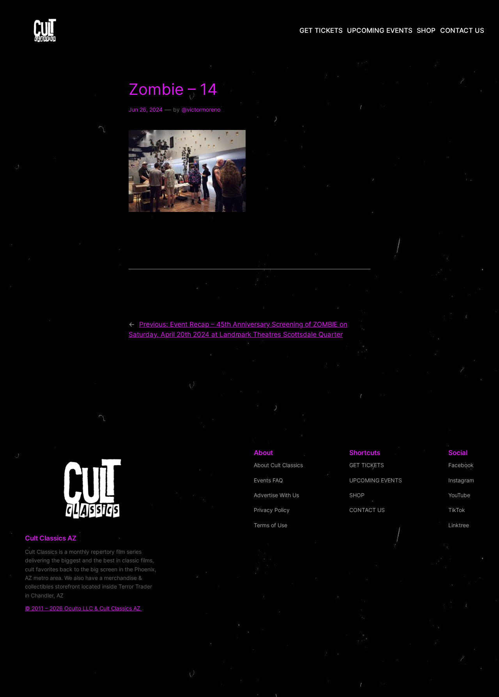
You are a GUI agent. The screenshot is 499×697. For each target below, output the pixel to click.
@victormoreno (201, 109)
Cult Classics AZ (50, 538)
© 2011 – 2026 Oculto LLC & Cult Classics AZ (83, 608)
